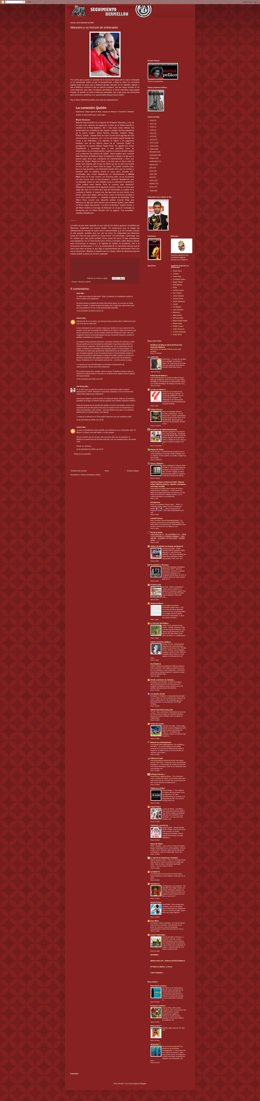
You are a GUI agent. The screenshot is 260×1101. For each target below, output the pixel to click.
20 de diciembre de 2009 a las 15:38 (90, 420)
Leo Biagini (177, 307)
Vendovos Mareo (156, 603)
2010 (152, 146)
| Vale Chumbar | (156, 973)
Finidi (175, 288)
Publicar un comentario (82, 454)
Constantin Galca (179, 279)
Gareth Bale (166, 904)
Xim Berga (81, 386)
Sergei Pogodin (167, 827)
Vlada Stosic (177, 334)
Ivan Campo (177, 293)
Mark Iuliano (177, 315)
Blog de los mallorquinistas (160, 742)
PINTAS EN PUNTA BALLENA (161, 710)
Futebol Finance (156, 518)
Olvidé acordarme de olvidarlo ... (162, 680)
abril (151, 177)
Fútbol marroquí (156, 758)
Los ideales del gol (157, 694)
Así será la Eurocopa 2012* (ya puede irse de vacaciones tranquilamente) (172, 1048)
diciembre (153, 152)
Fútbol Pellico (155, 807)
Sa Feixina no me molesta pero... (173, 988)
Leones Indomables (157, 935)
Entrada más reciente (79, 471)
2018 (152, 121)
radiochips (154, 357)
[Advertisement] (105, 462)
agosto (152, 165)
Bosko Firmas (155, 902)
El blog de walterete (157, 1006)
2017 (152, 124)
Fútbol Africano (156, 409)
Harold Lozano (178, 290)
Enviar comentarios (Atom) (90, 475)
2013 (152, 136)
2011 (152, 143)
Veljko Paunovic (179, 329)
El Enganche (155, 502)
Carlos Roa (177, 276)
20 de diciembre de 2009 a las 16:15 (90, 449)
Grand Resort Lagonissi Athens (160, 776)
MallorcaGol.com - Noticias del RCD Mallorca (167, 961)
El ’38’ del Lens (155, 451)
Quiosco (88, 281)
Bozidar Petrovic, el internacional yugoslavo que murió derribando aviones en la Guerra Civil (173, 646)
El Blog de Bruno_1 (157, 774)
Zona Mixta (154, 921)
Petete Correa (178, 326)
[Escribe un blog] (115, 278)
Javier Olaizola (178, 296)
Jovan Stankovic (179, 301)
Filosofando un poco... (158, 986)
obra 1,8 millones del (100, 90)
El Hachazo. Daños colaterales (160, 923)
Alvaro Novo (177, 271)
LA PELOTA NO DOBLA (159, 623)
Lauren (175, 304)
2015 (152, 130)
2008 (152, 191)
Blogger (143, 1084)
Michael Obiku (178, 318)
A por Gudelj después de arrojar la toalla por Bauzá (167, 377)
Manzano (81, 281)
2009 (152, 149)
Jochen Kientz (178, 299)
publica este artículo (93, 100)
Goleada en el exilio (168, 726)
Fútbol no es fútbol (157, 788)
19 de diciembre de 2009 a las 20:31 (90, 311)
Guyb (79, 293)
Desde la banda (156, 532)
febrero (152, 184)
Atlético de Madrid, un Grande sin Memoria (166, 546)
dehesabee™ (155, 1044)
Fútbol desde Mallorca (158, 376)
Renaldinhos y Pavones (159, 565)
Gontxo (99, 278)
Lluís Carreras (178, 310)
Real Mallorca (155, 664)
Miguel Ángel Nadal (180, 321)
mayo (152, 174)
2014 (152, 133)
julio (151, 168)
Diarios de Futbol (156, 449)
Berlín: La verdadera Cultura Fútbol (162, 504)
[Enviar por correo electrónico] (113, 278)
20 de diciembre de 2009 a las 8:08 (90, 379)
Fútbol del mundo (157, 724)
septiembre (154, 161)
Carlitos (175, 274)
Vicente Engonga (179, 332)
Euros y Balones (156, 463)
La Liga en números (158, 390)
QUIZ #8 (165, 587)
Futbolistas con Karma (159, 825)
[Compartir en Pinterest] (123, 278)
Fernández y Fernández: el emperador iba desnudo (167, 696)
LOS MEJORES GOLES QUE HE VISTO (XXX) (166, 874)
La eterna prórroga (168, 548)
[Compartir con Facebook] (121, 278)
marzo (152, 180)
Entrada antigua (133, 471)
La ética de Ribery (168, 809)
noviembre (154, 155)
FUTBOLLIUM (155, 585)
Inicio (107, 471)
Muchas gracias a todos (158, 860)
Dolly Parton (166, 359)
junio (152, 171)
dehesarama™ (156, 1026)
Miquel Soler (177, 324)
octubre (152, 158)
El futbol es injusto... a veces (161, 967)
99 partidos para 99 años (158, 682)
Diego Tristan (178, 282)
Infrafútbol (154, 955)
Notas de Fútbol (156, 844)
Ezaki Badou (177, 285)
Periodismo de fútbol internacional (163, 430)
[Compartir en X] (118, 278)
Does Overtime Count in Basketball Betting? (165, 520)
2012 (152, 140)
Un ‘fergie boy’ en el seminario (172, 886)
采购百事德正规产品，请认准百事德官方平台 (165, 534)
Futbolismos (155, 884)
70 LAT (152, 712)
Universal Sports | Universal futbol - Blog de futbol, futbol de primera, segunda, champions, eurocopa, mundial (168, 484)
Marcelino (176, 312)
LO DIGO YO (155, 872)
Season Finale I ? (168, 790)
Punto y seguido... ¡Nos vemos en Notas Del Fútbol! (167, 846)
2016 (152, 127)
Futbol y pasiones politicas (160, 642)
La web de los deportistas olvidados (164, 858)
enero (152, 187)
